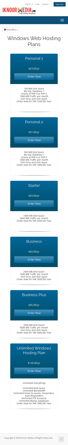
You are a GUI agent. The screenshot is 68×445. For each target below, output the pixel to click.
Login (37, 4)
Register (45, 4)
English (28, 4)
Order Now (34, 76)
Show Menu (11, 29)
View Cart (60, 4)
